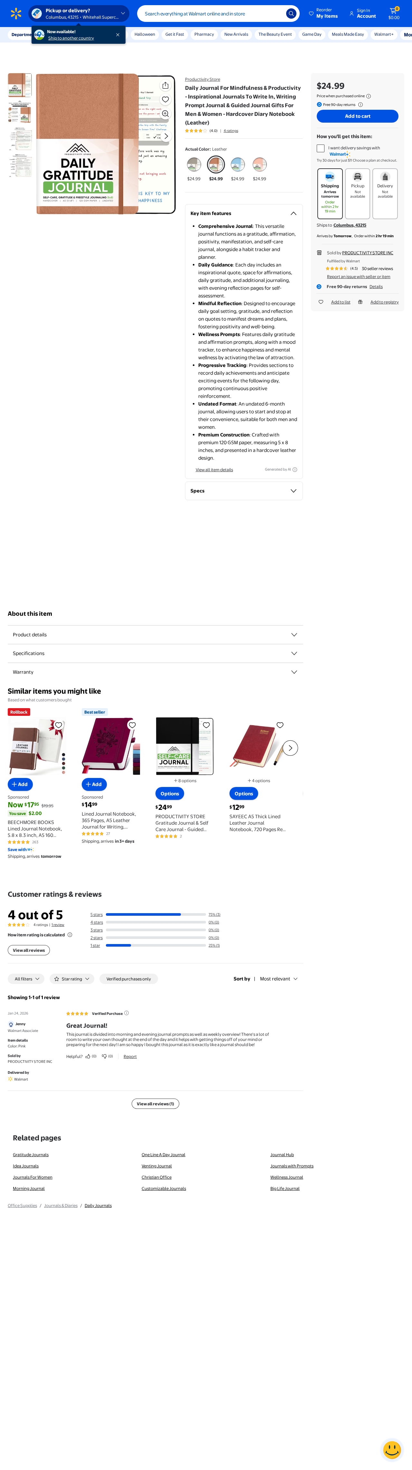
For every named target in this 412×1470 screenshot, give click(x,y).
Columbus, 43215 (349, 225)
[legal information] (368, 96)
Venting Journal (157, 1165)
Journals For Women (32, 1177)
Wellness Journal (286, 1177)
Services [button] (64, 34)
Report (130, 1056)
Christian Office (157, 1177)
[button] (324, 13)
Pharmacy (204, 34)
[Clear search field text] (276, 13)
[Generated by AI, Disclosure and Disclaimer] (294, 469)
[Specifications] (294, 653)
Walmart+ (341, 34)
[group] (211, 130)
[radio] (194, 168)
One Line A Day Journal (163, 1154)
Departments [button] (25, 34)
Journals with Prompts (292, 1165)
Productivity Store (202, 79)
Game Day (312, 34)
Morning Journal (29, 1188)
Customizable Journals (164, 1188)
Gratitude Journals (31, 1154)
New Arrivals (236, 34)
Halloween (145, 34)
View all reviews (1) (155, 1103)
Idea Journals (26, 1165)
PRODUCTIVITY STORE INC (367, 252)
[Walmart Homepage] (16, 13)
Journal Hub (282, 1154)
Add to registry (384, 301)
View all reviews (29, 950)
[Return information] (359, 104)
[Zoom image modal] (165, 113)
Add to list (341, 301)
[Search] (291, 13)
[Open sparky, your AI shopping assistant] (392, 1450)
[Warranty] (294, 672)
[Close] (119, 34)
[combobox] (218, 13)
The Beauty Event (275, 34)
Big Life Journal (285, 1188)
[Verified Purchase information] (126, 1013)
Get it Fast (174, 34)
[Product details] (294, 635)
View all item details (214, 469)
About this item (30, 613)
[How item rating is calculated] (69, 934)
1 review (58, 924)
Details (376, 286)
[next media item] (166, 136)
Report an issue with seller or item (358, 276)
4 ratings (231, 131)
